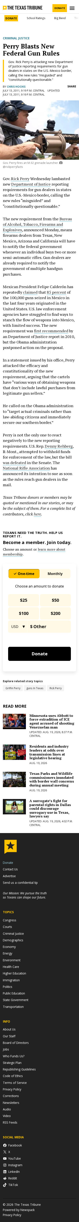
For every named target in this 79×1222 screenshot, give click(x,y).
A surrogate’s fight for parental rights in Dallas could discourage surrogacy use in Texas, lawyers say (50, 808)
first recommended (51, 330)
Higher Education (14, 973)
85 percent (56, 292)
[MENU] (72, 8)
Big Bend (60, 18)
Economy (9, 947)
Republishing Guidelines (19, 1069)
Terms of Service (15, 1083)
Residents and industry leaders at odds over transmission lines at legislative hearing (48, 752)
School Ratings (36, 18)
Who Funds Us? (13, 1056)
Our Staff (9, 1036)
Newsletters (11, 1103)
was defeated (14, 462)
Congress (9, 920)
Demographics (13, 940)
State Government (15, 1000)
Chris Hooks (16, 87)
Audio (7, 1109)
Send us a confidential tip (20, 882)
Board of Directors (16, 1043)
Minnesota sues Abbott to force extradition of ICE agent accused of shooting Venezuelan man (51, 721)
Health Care (11, 967)
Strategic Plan (12, 1063)
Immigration (11, 980)
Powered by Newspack (19, 1210)
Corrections (11, 1096)
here (37, 514)
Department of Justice (31, 184)
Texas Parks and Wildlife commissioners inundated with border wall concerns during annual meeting (51, 779)
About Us (9, 1029)
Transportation (13, 1007)
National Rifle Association (26, 468)
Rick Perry (20, 178)
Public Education (14, 993)
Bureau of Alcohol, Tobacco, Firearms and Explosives (37, 224)
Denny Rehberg (59, 446)
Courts (7, 927)
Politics (7, 987)
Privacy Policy (12, 1089)
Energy (7, 953)
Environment (11, 960)
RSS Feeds (10, 1122)
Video (7, 1116)
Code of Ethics (13, 1076)
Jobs (6, 1049)
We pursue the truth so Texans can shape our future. (25, 895)
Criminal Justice (16, 38)
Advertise (9, 876)
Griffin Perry (12, 688)
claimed (30, 292)
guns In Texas (35, 688)
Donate (59, 8)
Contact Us (10, 869)
